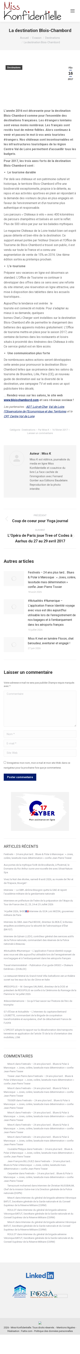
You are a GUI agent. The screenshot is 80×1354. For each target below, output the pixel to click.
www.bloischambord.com (21, 400)
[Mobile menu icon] (72, 11)
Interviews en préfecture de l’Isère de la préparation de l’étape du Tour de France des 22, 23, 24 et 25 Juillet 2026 (38, 902)
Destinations (14, 67)
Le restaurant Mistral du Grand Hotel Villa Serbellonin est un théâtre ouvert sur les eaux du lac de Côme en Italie (39, 977)
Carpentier (12, 1173)
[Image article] (14, 578)
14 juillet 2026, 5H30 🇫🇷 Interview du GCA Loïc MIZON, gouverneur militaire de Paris (39, 913)
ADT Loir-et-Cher (36, 407)
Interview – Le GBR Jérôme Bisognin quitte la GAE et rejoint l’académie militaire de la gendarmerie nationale (35, 892)
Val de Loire (56, 407)
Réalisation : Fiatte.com (19, 1331)
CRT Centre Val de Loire (19, 416)
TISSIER (11, 1100)
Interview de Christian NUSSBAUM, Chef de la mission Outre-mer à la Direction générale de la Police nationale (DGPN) (39, 1189)
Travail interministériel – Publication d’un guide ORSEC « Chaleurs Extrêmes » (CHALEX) (38, 967)
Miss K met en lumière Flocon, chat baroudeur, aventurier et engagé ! (50, 641)
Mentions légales (66, 1327)
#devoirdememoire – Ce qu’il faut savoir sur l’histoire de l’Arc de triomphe (38, 1003)
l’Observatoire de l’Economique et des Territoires (35, 411)
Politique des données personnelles (53, 1331)
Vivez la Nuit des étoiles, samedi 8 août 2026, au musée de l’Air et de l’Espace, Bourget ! (38, 881)
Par (43, 429)
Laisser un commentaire (40, 433)
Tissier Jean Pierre (17, 1076)
